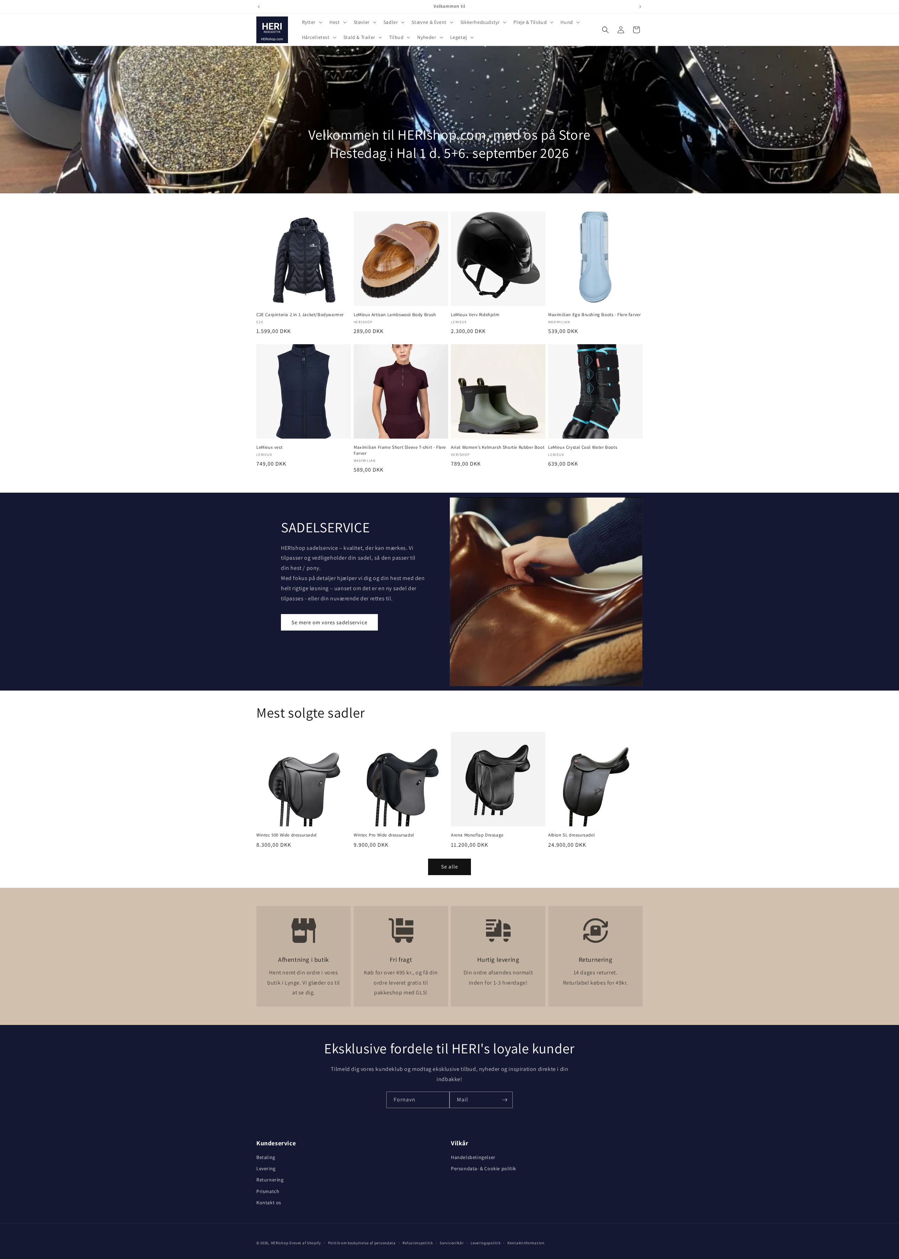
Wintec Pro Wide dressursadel (384, 835)
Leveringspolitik (485, 1242)
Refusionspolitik (417, 1242)
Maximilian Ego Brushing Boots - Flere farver (594, 315)
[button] (312, 22)
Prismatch (267, 1191)
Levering (266, 1168)
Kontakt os (268, 1202)
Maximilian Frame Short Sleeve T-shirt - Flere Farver (400, 450)
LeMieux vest (269, 447)
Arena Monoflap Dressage (477, 835)
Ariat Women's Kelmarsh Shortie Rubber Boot (497, 447)
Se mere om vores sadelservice (329, 622)
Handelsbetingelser (473, 1157)
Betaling (265, 1157)
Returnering (270, 1180)
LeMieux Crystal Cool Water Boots (582, 447)
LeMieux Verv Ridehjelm (475, 315)
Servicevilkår (452, 1242)
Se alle (449, 866)
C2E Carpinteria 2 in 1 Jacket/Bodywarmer (300, 315)
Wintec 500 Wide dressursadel (286, 835)
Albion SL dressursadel (571, 835)
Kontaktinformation (526, 1242)
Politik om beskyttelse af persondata (362, 1242)
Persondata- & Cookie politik (483, 1168)
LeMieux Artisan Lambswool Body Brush (395, 315)
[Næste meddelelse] (640, 6)
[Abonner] (504, 1100)
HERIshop (280, 1242)
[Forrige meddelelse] (259, 6)
